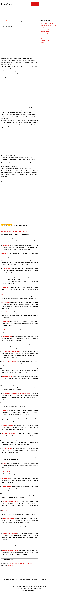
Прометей (43, 42)
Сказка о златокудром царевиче (11, 294)
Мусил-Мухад (6, 471)
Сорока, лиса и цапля (8, 260)
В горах (4, 329)
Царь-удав (5, 410)
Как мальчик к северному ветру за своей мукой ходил (16, 393)
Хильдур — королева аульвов (10, 550)
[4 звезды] (9, 225)
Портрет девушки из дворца (10, 501)
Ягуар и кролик (6, 456)
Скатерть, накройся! (7, 425)
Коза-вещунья (6, 321)
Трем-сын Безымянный (8, 433)
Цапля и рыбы (6, 245)
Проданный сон (6, 287)
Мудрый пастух (6, 311)
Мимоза (4, 463)
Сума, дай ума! (6, 268)
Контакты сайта (44, 579)
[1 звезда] (2, 225)
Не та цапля (5, 238)
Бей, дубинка (6, 302)
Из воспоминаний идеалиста (48, 35)
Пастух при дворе (7, 486)
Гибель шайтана (6, 543)
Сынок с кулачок (45, 29)
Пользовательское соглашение (9, 579)
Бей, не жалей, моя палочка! (11, 351)
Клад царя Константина (8, 440)
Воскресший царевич (8, 518)
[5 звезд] (11, 225)
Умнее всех (10, 565)
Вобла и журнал (45, 31)
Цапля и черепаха (7, 336)
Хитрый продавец (7, 402)
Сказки (6, 4)
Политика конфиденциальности (28, 579)
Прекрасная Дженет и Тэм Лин (49, 37)
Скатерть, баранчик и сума (9, 533)
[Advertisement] (13, 42)
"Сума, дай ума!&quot (8, 418)
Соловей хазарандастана (8, 510)
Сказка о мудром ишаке (47, 33)
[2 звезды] (4, 225)
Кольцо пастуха (6, 493)
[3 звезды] (7, 225)
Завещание (5, 253)
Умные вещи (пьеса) (7, 277)
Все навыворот (45, 38)
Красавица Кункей (7, 526)
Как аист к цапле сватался (9, 361)
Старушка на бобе (7, 448)
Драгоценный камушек (47, 23)
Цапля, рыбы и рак (7, 385)
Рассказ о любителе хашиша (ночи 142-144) (20, 563)
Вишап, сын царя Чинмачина (9, 368)
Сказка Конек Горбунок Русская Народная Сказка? (14, 231)
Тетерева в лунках (45, 40)
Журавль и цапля (7, 376)
